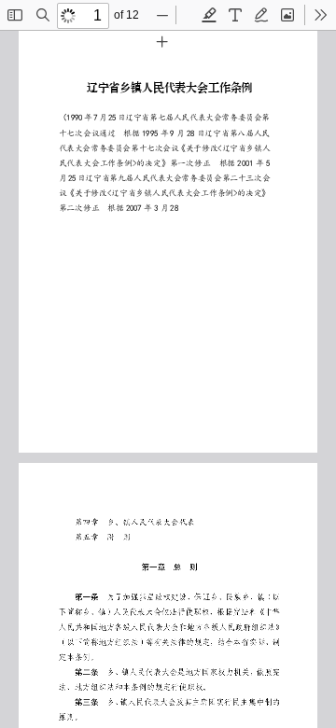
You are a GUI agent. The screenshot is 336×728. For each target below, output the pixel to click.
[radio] (209, 15)
